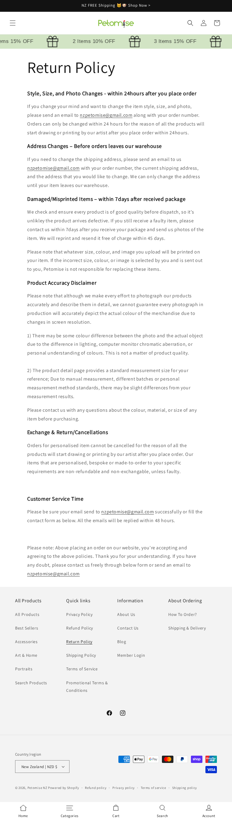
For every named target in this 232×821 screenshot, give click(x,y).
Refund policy (95, 788)
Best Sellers (26, 628)
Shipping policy (184, 788)
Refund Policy (79, 628)
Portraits (23, 669)
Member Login (131, 655)
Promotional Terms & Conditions (87, 686)
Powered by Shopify (63, 788)
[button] (12, 23)
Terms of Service (82, 669)
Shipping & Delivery (187, 628)
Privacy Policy (79, 614)
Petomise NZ (37, 788)
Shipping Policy (81, 655)
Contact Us (128, 628)
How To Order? (182, 614)
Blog (121, 641)
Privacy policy (123, 788)
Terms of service (153, 788)
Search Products (31, 682)
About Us (126, 614)
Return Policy (79, 641)
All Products (27, 614)
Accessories (26, 641)
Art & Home (26, 655)
